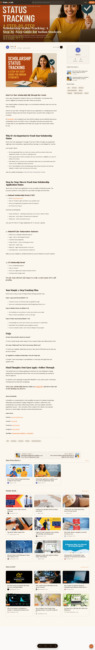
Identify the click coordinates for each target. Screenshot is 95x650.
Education (13, 441)
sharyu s (12, 46)
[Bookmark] (51, 646)
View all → (87, 460)
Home (3, 6)
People (86, 93)
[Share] (55, 646)
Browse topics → (85, 491)
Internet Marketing (72, 90)
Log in (85, 2)
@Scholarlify (16, 425)
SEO (6, 6)
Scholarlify (39, 386)
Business (81, 87)
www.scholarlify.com (17, 417)
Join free (92, 2)
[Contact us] (91, 646)
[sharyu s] (7, 47)
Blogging (70, 93)
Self (69, 87)
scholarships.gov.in (18, 198)
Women (27, 441)
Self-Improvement (36, 441)
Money (80, 90)
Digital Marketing (78, 93)
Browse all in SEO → (85, 567)
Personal (74, 87)
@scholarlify (16, 429)
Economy (21, 441)
